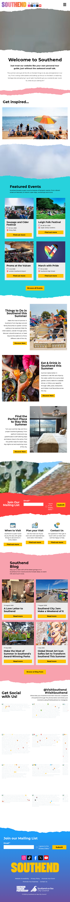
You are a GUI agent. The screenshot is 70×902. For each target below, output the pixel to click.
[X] (37, 6)
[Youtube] (40, 6)
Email (27, 500)
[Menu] (64, 4)
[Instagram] (29, 6)
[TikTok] (32, 6)
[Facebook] (34, 6)
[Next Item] (62, 123)
